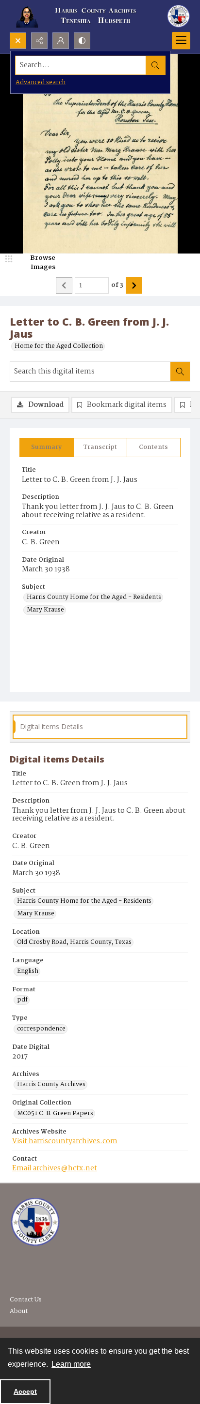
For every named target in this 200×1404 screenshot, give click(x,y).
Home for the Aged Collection (59, 346)
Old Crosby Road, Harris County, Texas (74, 942)
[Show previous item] (64, 285)
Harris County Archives (51, 1085)
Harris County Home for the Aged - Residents (94, 597)
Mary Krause (45, 610)
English (27, 971)
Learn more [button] (71, 1364)
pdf (22, 1000)
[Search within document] (180, 371)
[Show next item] (134, 285)
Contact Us (26, 1300)
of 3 (117, 285)
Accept (25, 1391)
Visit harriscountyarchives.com (64, 1141)
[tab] (46, 447)
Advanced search (41, 82)
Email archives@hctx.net (54, 1168)
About (19, 1311)
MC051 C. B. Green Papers (55, 1114)
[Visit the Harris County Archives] (35, 1222)
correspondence (41, 1029)
